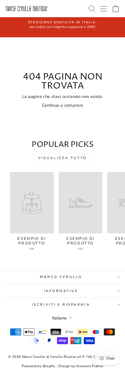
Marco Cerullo (61, 277)
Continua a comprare (62, 105)
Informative (61, 291)
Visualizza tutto (62, 158)
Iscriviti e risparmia (61, 304)
